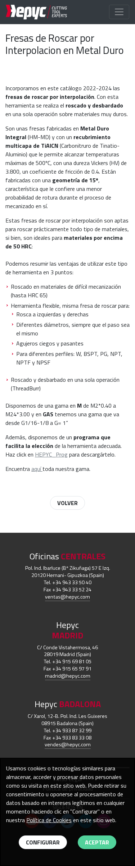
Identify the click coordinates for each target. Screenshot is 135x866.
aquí (36, 468)
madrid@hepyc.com (67, 676)
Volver (67, 503)
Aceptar (97, 842)
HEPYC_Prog (51, 454)
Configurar (43, 842)
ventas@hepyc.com (67, 597)
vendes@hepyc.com (68, 744)
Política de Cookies (49, 820)
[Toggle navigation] (119, 12)
